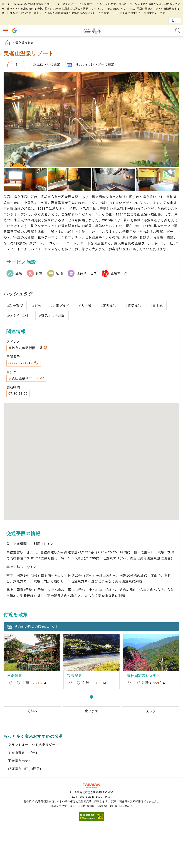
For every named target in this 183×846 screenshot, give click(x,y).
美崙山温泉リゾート (23, 378)
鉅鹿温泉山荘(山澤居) (24, 769)
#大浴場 (85, 305)
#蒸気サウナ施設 (52, 315)
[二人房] (25, 179)
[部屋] (157, 179)
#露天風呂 (108, 305)
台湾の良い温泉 (91, 30)
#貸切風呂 (133, 305)
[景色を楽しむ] (113, 179)
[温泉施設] (69, 179)
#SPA (36, 305)
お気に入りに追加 (46, 64)
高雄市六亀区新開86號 (25, 348)
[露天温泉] (91, 119)
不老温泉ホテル (20, 761)
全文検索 (177, 30)
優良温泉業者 (24, 42)
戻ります (91, 711)
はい (174, 20)
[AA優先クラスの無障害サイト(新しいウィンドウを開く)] (91, 819)
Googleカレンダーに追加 (95, 64)
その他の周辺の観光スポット (36, 626)
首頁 (8, 43)
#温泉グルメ (60, 305)
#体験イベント (18, 315)
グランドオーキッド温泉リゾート (33, 745)
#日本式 (157, 305)
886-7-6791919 (21, 363)
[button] (91, 697)
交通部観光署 (91, 785)
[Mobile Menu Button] (5, 30)
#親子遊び (15, 305)
